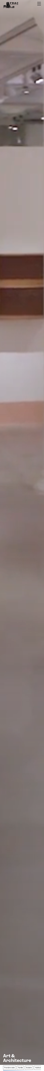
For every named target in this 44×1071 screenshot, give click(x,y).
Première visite (9, 1068)
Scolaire (29, 1068)
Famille (20, 1068)
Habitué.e (38, 1068)
